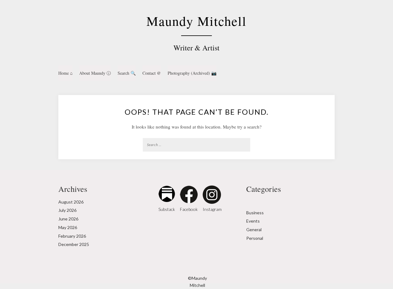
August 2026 (71, 201)
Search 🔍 (127, 73)
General (254, 229)
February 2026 (72, 236)
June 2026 (68, 218)
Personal (254, 238)
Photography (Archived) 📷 (192, 73)
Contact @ (151, 73)
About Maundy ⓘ (95, 73)
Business (255, 212)
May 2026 (67, 227)
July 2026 (67, 210)
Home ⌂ (65, 73)
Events (253, 221)
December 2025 (73, 244)
